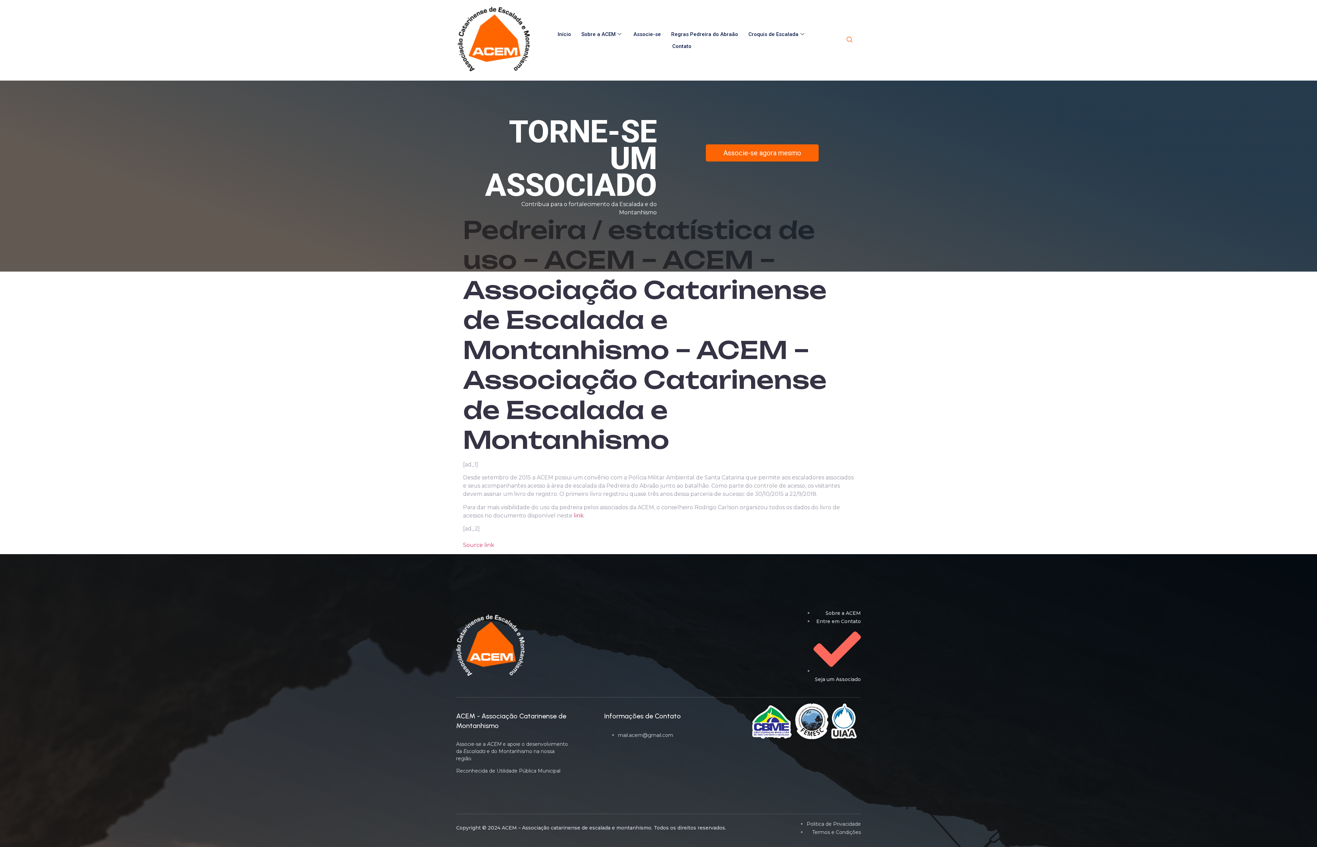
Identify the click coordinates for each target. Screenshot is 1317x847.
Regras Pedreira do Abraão (704, 34)
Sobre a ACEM (598, 34)
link (579, 515)
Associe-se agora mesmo (762, 153)
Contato (681, 46)
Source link (478, 545)
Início (564, 34)
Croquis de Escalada (773, 34)
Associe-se (647, 34)
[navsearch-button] (849, 40)
